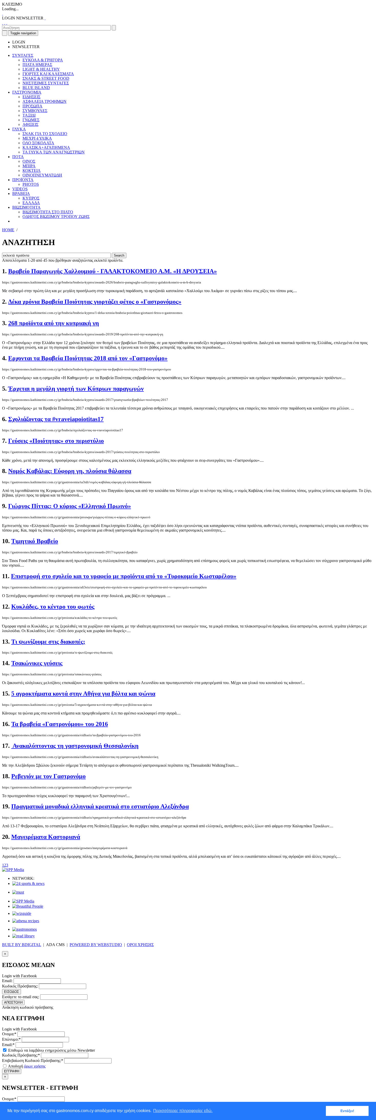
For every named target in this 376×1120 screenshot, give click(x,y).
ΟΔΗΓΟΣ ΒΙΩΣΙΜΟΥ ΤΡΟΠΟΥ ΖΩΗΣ (56, 216)
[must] (18, 892)
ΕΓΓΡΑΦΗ (11, 1071)
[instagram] (4, 22)
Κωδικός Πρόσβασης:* (21, 1055)
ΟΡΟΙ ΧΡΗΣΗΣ (140, 944)
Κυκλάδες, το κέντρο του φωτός (52, 606)
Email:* (8, 1044)
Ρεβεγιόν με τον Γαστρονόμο (48, 776)
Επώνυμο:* (11, 1039)
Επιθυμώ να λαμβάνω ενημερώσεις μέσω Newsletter (51, 1050)
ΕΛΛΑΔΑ (31, 203)
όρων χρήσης (35, 1066)
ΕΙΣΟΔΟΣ (11, 992)
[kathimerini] (23, 901)
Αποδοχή (26, 1066)
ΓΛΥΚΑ (19, 129)
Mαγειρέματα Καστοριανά (45, 836)
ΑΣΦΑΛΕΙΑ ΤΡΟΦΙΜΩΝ (45, 101)
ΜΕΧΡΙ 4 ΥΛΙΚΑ (37, 138)
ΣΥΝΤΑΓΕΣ (22, 55)
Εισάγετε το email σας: (20, 997)
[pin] (6, 22)
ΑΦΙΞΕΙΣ (30, 124)
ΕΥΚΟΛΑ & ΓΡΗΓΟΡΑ (43, 60)
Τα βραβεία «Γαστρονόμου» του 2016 (59, 724)
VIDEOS (20, 189)
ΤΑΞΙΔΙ (29, 115)
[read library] (23, 936)
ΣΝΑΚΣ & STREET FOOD (46, 78)
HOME (8, 230)
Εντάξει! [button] (347, 1111)
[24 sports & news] (28, 883)
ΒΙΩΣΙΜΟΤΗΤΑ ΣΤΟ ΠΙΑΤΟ (48, 212)
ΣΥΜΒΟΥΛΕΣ (35, 110)
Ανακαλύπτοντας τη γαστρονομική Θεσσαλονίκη (75, 745)
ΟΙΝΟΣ (29, 161)
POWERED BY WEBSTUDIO (96, 944)
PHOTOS (31, 184)
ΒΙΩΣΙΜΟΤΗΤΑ (26, 207)
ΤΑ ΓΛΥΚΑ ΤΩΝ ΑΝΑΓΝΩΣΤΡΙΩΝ (54, 152)
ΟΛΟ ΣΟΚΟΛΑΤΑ (38, 143)
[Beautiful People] (27, 906)
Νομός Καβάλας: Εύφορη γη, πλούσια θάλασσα (69, 471)
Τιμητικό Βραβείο (34, 541)
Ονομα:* (9, 1034)
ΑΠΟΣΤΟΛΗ (13, 1002)
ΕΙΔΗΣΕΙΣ (31, 97)
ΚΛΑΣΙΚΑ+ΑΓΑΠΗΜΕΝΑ (46, 147)
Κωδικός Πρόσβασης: (20, 986)
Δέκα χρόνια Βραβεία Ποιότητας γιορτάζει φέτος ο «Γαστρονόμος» (94, 301)
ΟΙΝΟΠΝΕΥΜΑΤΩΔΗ (42, 175)
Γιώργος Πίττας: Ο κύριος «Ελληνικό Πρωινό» (69, 506)
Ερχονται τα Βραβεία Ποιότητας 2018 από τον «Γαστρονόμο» (88, 358)
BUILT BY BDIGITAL (21, 944)
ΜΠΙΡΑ (29, 166)
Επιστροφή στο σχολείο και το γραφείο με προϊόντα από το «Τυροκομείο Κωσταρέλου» (123, 576)
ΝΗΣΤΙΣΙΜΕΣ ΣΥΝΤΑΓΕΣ (46, 83)
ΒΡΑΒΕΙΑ (21, 193)
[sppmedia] (13, 870)
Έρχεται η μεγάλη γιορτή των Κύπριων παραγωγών (76, 388)
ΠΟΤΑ (18, 157)
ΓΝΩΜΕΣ (31, 120)
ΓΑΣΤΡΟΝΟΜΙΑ (26, 92)
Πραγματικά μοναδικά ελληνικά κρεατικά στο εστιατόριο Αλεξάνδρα (100, 806)
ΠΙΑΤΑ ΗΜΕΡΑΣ (37, 64)
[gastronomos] (24, 929)
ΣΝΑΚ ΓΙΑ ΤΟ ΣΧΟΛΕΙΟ (45, 133)
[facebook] (2, 22)
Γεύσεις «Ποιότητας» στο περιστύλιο (56, 440)
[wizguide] (21, 913)
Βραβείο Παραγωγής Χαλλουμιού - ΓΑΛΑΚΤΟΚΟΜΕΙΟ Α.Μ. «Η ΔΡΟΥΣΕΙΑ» (112, 271)
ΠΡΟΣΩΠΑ (32, 106)
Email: (7, 981)
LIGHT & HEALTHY (41, 69)
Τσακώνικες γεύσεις (36, 663)
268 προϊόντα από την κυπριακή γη (53, 323)
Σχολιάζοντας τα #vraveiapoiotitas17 (56, 419)
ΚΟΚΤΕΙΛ (32, 170)
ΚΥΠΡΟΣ (31, 198)
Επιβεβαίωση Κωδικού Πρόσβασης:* (32, 1060)
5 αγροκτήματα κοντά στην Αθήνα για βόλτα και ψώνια (83, 693)
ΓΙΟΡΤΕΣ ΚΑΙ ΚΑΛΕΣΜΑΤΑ (48, 74)
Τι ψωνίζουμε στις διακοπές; (48, 641)
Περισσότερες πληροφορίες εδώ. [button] (183, 1110)
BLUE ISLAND (36, 87)
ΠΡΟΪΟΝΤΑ (23, 180)
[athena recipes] (25, 921)
